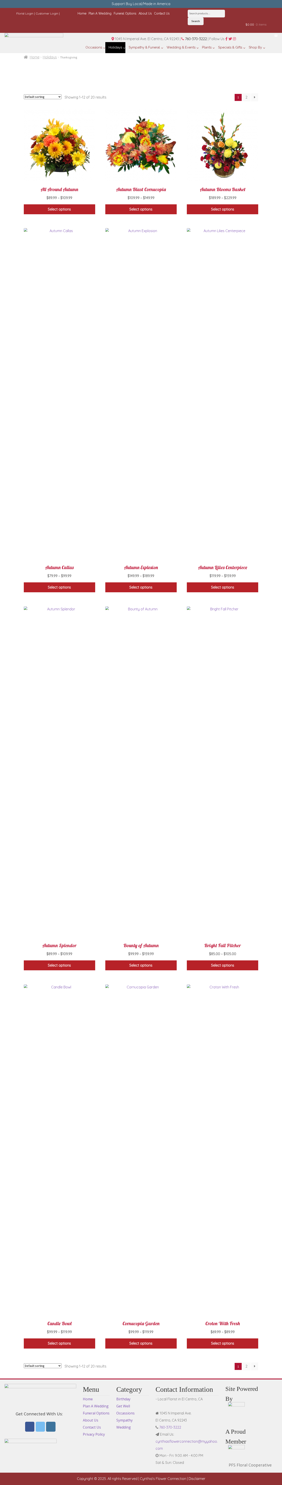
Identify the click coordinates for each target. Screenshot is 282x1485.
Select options (59, 209)
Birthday (123, 1399)
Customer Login (47, 13)
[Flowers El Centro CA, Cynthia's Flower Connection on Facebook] (30, 1427)
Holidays (50, 57)
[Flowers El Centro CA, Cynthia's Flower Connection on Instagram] (51, 1427)
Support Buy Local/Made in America (141, 4)
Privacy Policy (94, 1434)
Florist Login (24, 13)
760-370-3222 (195, 39)
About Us (90, 1420)
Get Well (123, 1406)
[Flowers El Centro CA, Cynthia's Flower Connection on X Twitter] (40, 1427)
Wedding (123, 1427)
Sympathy (124, 1420)
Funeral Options (96, 1413)
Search (195, 21)
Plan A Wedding (96, 1406)
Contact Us (92, 1427)
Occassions (125, 1413)
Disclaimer (197, 1478)
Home (34, 57)
